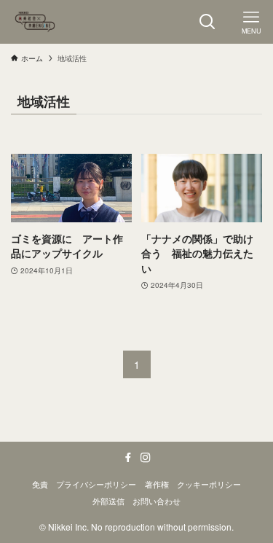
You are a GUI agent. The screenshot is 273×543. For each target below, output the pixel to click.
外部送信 (108, 501)
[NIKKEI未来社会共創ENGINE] (35, 22)
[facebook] (128, 457)
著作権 (157, 484)
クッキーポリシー (209, 484)
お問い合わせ (156, 501)
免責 (40, 484)
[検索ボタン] (207, 22)
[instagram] (145, 457)
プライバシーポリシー (96, 484)
